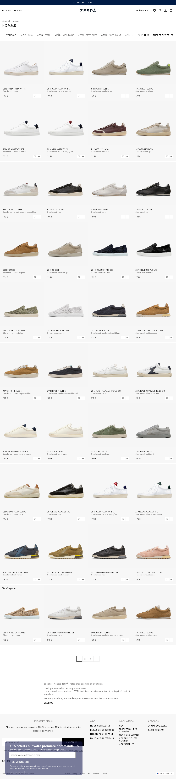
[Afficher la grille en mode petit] (147, 35)
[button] (19, 762)
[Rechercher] (160, 10)
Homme (6, 10)
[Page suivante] (97, 659)
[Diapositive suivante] (132, 35)
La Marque (142, 10)
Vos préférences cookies (128, 739)
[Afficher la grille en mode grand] (144, 35)
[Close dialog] (78, 746)
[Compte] (165, 10)
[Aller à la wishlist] (154, 10)
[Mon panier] (171, 10)
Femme (18, 10)
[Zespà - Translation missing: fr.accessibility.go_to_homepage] (88, 10)
